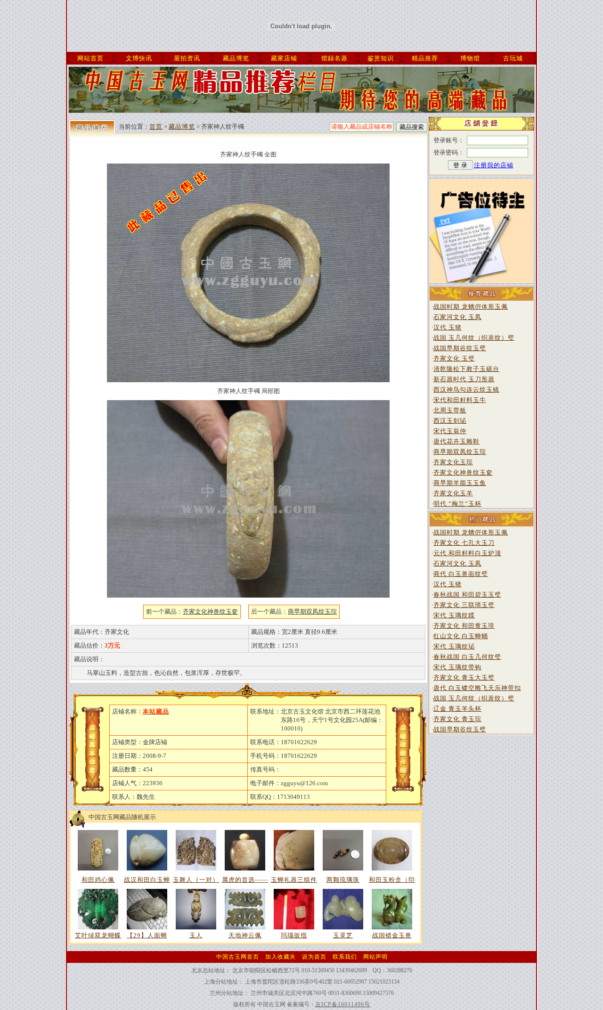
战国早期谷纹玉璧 (459, 348)
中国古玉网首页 (237, 956)
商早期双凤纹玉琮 (459, 451)
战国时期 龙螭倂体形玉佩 (470, 306)
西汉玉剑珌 (449, 420)
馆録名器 (334, 58)
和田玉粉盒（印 (392, 879)
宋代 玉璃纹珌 (454, 646)
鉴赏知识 (380, 58)
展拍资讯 (187, 58)
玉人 (196, 935)
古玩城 (513, 58)
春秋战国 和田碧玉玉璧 (467, 594)
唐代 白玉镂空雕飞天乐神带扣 (477, 687)
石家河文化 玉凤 (457, 316)
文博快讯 (139, 58)
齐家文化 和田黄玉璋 (464, 625)
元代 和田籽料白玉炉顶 (467, 553)
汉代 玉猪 (447, 327)
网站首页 (90, 58)
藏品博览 (236, 58)
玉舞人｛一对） (196, 879)
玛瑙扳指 (294, 935)
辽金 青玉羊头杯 (457, 708)
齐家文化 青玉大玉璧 (464, 677)
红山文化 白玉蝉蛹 (460, 636)
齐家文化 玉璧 (454, 358)
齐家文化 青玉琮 (457, 719)
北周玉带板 (449, 410)
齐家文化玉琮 (453, 462)
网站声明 (375, 956)
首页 (156, 126)
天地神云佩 (244, 935)
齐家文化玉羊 (453, 493)
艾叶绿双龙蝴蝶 (98, 935)
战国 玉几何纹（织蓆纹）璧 (473, 337)
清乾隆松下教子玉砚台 (466, 368)
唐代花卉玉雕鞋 (456, 441)
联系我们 (345, 956)
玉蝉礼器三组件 (294, 879)
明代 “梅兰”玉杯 (457, 503)
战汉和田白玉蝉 (147, 879)
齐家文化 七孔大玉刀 (464, 542)
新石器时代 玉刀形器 (464, 379)
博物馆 (470, 58)
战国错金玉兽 (392, 935)
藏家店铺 (284, 58)
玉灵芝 (343, 935)
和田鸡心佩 (97, 879)
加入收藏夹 (280, 956)
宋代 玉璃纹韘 (454, 615)
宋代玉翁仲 (449, 431)
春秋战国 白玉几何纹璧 (467, 656)
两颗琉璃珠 (342, 879)
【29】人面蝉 (147, 935)
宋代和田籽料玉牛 (459, 399)
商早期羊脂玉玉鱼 (459, 482)
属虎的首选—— (245, 879)
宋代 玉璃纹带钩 (457, 667)
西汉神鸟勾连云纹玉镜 (466, 389)
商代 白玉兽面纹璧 (460, 573)
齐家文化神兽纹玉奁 (463, 472)
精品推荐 (425, 58)
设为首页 (314, 956)
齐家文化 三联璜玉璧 (464, 604)
